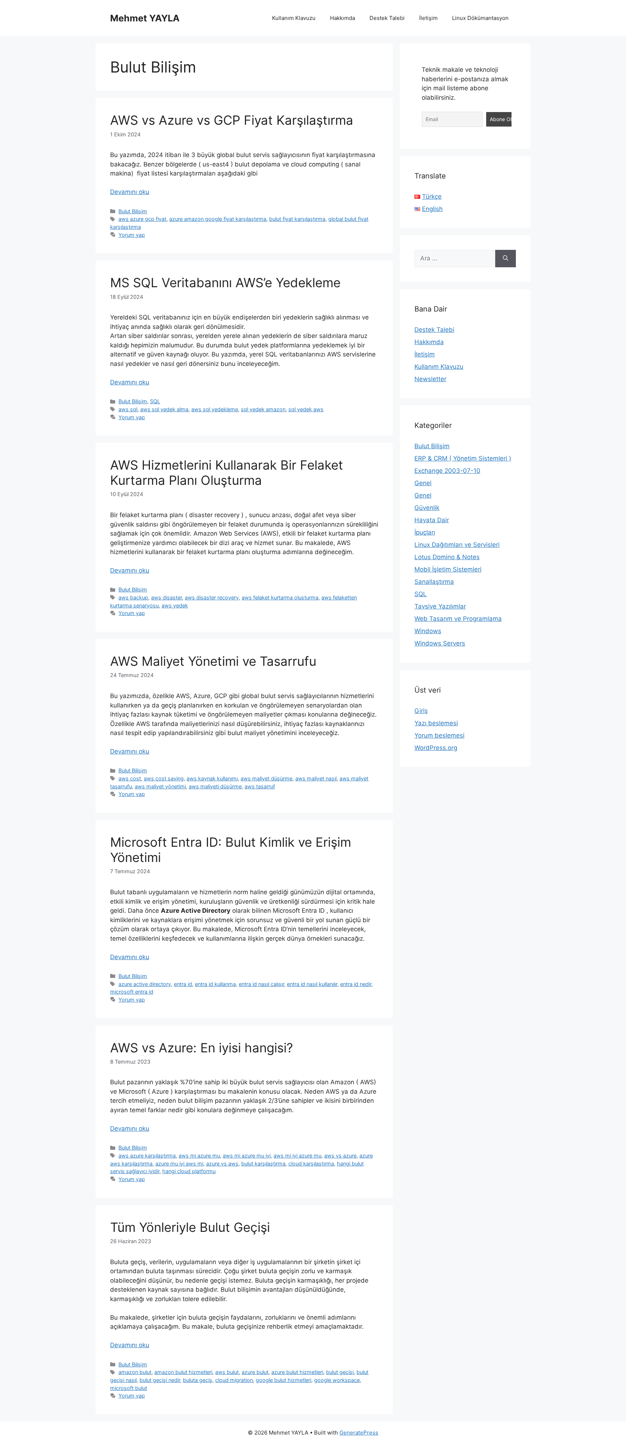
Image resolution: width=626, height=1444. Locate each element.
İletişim (428, 18)
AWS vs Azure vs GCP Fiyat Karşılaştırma (231, 120)
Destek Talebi (387, 18)
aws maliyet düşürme (266, 778)
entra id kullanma (215, 984)
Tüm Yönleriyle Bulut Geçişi (190, 1227)
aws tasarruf (260, 786)
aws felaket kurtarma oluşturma (280, 597)
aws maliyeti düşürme (215, 786)
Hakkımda (342, 18)
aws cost (129, 778)
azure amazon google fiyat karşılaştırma (217, 219)
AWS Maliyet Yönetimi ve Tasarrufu (213, 661)
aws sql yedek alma (164, 409)
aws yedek (175, 605)
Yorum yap (131, 235)
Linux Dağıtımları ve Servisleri (457, 544)
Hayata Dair (431, 520)
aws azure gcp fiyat (142, 219)
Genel (422, 483)
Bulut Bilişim (132, 211)
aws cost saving (164, 778)
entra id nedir (355, 984)
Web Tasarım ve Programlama (458, 618)
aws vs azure (340, 1155)
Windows (427, 631)
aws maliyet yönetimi (160, 786)
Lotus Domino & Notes (447, 557)
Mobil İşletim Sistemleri (447, 569)
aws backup (133, 597)
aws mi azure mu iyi (247, 1155)
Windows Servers (439, 643)
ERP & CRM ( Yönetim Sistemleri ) (462, 458)
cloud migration (234, 1380)
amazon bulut (134, 1372)
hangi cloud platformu (189, 1171)
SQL (155, 401)
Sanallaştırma (434, 581)
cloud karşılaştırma (311, 1163)
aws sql (127, 409)
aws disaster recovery (212, 597)
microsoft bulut (128, 1388)
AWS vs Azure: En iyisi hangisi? (201, 1047)
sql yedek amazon (263, 409)
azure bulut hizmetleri (297, 1372)
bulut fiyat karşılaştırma (297, 219)
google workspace (337, 1380)
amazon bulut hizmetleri (183, 1372)
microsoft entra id (131, 992)
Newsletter (430, 379)
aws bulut (227, 1372)
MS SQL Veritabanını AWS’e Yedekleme (225, 282)
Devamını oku (129, 191)
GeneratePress (358, 1432)
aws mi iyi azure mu (297, 1155)
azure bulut (255, 1372)
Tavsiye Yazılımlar (440, 606)
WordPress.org (435, 747)
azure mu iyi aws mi (179, 1163)
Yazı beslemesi (436, 723)
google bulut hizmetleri (283, 1380)
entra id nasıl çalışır (261, 984)
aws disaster (166, 597)
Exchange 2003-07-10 (447, 470)
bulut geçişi (340, 1372)
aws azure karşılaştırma (147, 1155)
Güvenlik (426, 507)
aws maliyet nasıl (316, 778)
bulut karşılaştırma (263, 1163)
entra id (183, 984)
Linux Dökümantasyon (480, 18)
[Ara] (505, 258)
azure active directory (144, 984)
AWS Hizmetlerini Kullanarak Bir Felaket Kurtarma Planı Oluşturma (226, 472)
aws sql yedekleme (214, 409)
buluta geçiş (197, 1380)
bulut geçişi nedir (159, 1380)
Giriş (421, 710)
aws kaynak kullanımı (212, 778)
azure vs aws (222, 1163)
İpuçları (424, 532)
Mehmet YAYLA (145, 18)
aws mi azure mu (199, 1155)
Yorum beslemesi (439, 735)
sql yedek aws (306, 409)
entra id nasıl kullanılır (312, 984)
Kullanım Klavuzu (294, 18)
